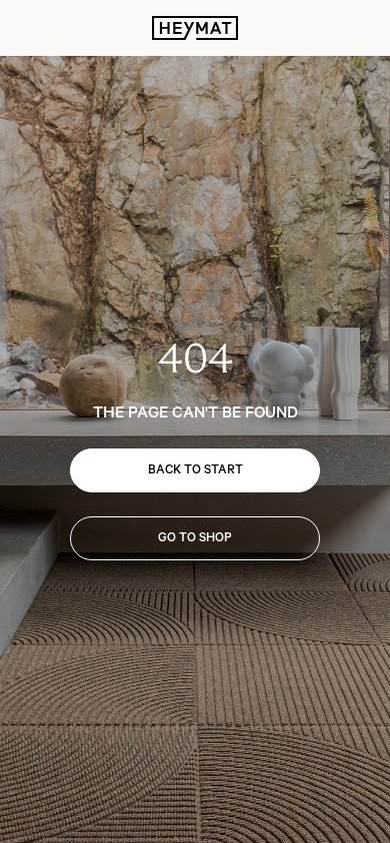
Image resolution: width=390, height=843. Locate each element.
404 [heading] (195, 359)
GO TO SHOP (195, 537)
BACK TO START (195, 469)
